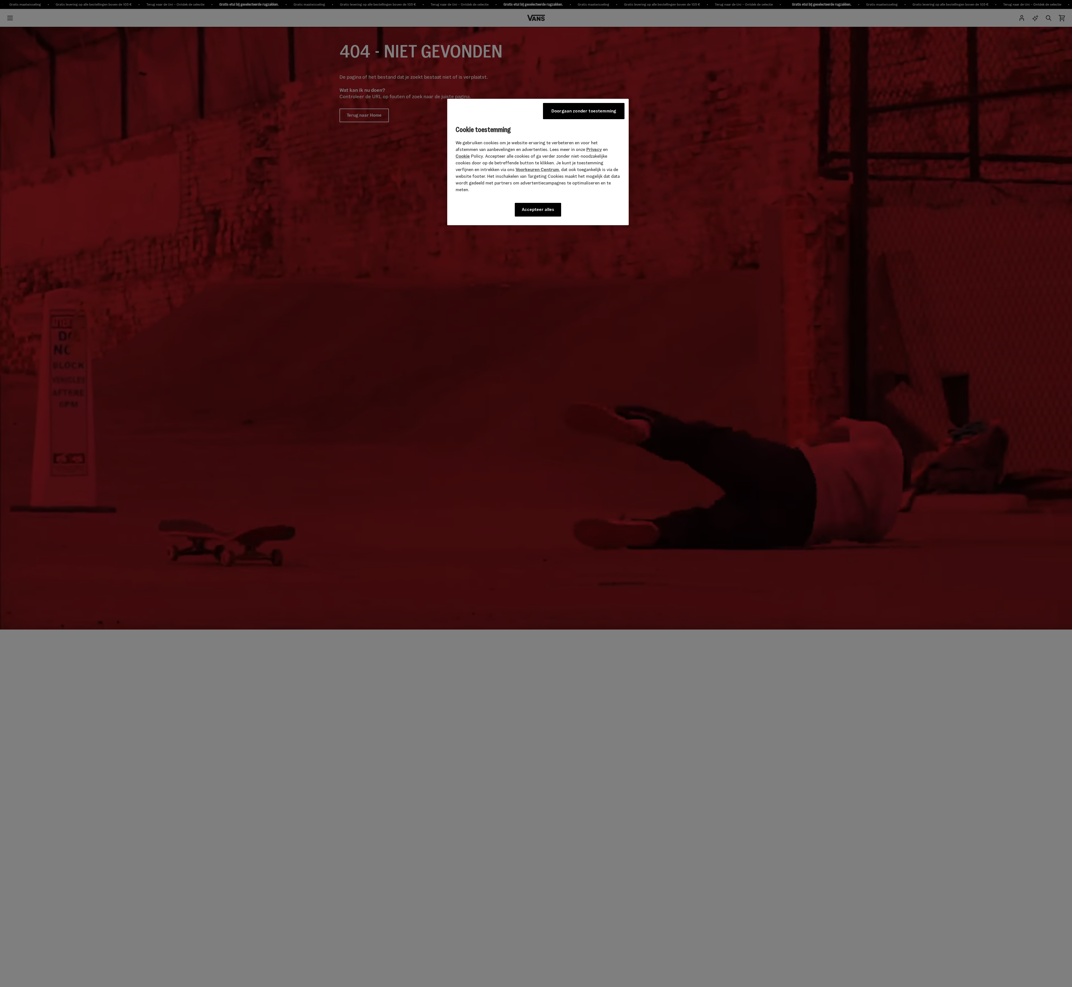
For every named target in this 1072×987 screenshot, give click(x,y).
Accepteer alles (538, 209)
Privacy (594, 149)
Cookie (463, 156)
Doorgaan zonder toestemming (583, 111)
